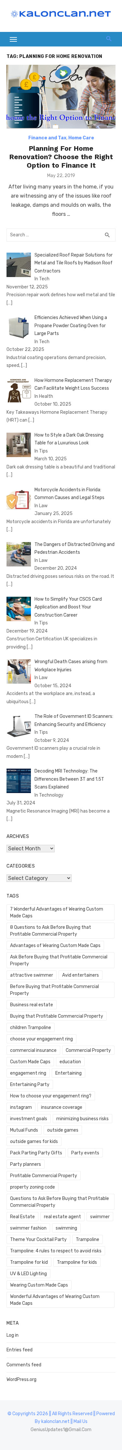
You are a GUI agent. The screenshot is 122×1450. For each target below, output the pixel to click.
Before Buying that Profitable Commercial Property (54, 990)
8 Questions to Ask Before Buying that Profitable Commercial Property (50, 931)
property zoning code (32, 1187)
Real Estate (22, 1217)
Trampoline (87, 1239)
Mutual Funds (24, 1130)
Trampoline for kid (29, 1262)
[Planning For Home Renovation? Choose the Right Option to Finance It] (61, 96)
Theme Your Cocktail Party (38, 1239)
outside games (62, 1130)
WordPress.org (21, 1379)
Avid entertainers (80, 975)
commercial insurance (33, 1050)
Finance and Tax (47, 138)
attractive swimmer (31, 975)
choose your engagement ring (41, 1039)
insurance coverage (61, 1107)
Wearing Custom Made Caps (39, 1285)
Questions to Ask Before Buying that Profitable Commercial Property (59, 1202)
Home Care (81, 138)
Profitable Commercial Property (43, 1175)
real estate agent (62, 1217)
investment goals (28, 1119)
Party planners (25, 1164)
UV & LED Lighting (28, 1273)
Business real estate (31, 1005)
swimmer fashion (28, 1228)
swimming (66, 1228)
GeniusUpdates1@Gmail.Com (61, 1429)
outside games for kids (34, 1141)
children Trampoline (30, 1027)
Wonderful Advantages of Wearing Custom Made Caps (55, 1300)
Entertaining (68, 1073)
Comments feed (24, 1365)
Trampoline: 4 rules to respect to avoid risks (56, 1251)
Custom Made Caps (30, 1062)
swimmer (100, 1217)
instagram (21, 1107)
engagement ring (28, 1073)
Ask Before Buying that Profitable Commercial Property (58, 960)
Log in (13, 1335)
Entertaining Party (29, 1084)
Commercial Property (88, 1050)
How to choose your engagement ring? (50, 1096)
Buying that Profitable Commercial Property (56, 1016)
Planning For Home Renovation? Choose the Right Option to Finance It (61, 157)
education (70, 1062)
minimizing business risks (82, 1119)
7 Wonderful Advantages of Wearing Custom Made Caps (56, 912)
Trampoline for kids (77, 1262)
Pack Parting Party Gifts (36, 1153)
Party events (85, 1153)
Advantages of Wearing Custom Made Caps (55, 945)
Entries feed (20, 1350)
